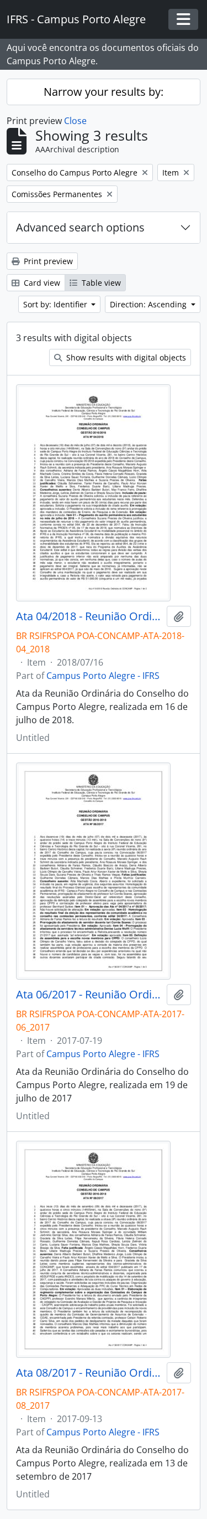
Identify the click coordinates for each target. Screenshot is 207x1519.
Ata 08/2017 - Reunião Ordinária (89, 1372)
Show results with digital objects (125, 357)
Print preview (47, 261)
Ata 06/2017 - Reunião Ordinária (89, 994)
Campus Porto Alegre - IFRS (103, 676)
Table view (100, 282)
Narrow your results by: (103, 91)
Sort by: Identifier (56, 304)
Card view (41, 282)
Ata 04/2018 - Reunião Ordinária (89, 616)
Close (75, 121)
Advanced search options (80, 227)
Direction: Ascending (149, 304)
